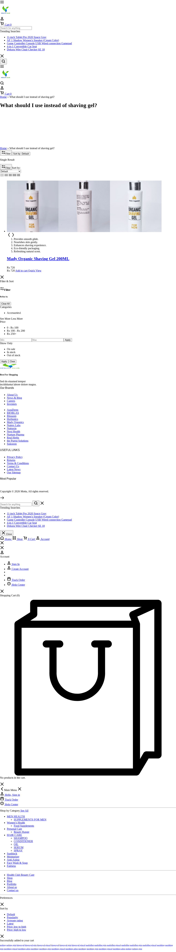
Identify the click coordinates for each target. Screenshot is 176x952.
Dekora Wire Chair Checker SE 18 (26, 49)
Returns (11, 460)
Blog (9, 881)
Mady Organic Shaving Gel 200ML (38, 258)
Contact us (12, 890)
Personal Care (14, 828)
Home (3, 96)
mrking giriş (11, 945)
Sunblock (12, 853)
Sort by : (21, 153)
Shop (10, 877)
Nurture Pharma (15, 434)
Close (9, 534)
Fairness (11, 865)
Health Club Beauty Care (20, 874)
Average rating (15, 920)
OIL (16, 844)
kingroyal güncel (44, 945)
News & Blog (14, 397)
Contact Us (13, 466)
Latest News (13, 469)
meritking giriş (45, 949)
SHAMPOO (21, 838)
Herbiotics (12, 419)
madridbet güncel (114, 945)
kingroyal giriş (31, 945)
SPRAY (18, 850)
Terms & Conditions (18, 463)
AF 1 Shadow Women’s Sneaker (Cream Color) (33, 40)
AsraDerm (12, 409)
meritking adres (24, 949)
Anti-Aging (13, 859)
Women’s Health (16, 822)
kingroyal (20, 945)
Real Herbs (13, 437)
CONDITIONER (23, 841)
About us (12, 887)
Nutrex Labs (13, 425)
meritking (161, 945)
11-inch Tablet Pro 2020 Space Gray (26, 37)
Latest (10, 923)
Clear (12, 361)
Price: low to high (16, 926)
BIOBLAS (13, 412)
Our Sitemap (14, 472)
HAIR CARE (14, 835)
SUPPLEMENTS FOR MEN (30, 819)
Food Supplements (24, 825)
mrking (3, 945)
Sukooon (12, 443)
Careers (11, 400)
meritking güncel (11, 949)
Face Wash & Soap (17, 862)
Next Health (13, 431)
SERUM (18, 847)
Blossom (11, 416)
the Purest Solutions (17, 440)
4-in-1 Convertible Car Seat (22, 46)
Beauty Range (21, 831)
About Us (12, 394)
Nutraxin (11, 428)
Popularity (12, 917)
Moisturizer (13, 856)
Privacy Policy (15, 457)
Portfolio (11, 884)
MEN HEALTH (16, 816)
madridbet (90, 945)
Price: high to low (16, 929)
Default (11, 914)
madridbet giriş (100, 945)
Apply (68, 340)
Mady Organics (15, 422)
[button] (21, 270)
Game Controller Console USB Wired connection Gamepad (39, 43)
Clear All (5, 303)
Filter (8, 153)
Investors (12, 404)
